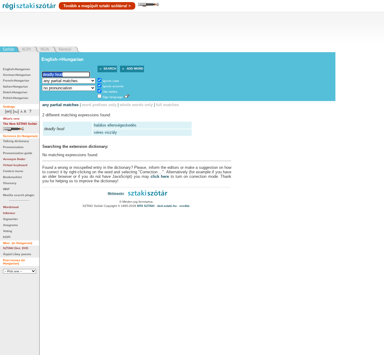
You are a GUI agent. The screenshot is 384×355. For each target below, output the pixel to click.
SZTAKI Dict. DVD (15, 248)
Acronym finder (14, 159)
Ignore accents (113, 86)
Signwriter (10, 219)
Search (110, 68)
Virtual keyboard (15, 165)
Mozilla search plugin (18, 195)
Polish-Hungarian (15, 98)
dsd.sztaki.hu (167, 205)
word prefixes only (99, 105)
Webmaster (116, 193)
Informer (9, 213)
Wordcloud (11, 207)
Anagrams (10, 225)
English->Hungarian (62, 59)
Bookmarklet (12, 177)
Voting (7, 231)
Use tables (110, 91)
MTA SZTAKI (145, 205)
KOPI (6, 237)
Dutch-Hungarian (15, 92)
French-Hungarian (16, 80)
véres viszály (105, 132)
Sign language (113, 97)
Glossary (9, 183)
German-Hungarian (17, 74)
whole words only (136, 105)
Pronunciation (13, 147)
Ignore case (111, 80)
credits (184, 205)
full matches (167, 105)
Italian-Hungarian (15, 86)
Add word (135, 68)
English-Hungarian (16, 69)
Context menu (13, 171)
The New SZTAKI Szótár (20, 123)
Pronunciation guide (17, 153)
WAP (6, 189)
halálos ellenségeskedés (115, 125)
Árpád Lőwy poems (17, 254)
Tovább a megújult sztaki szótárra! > (97, 6)
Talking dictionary (16, 141)
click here (160, 176)
